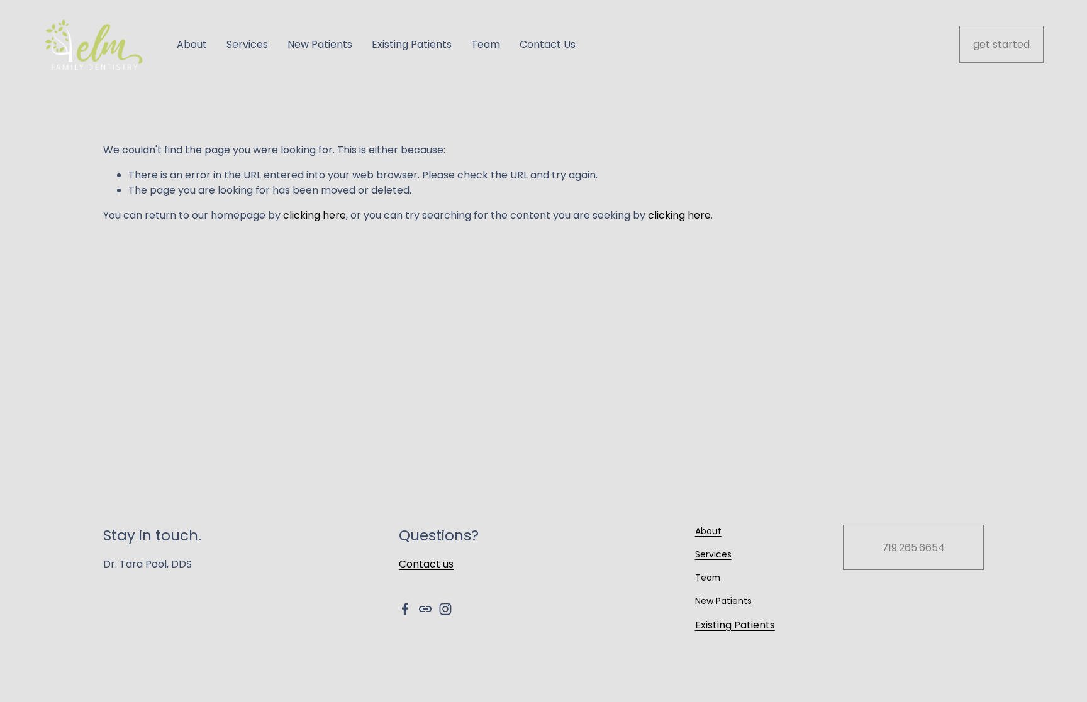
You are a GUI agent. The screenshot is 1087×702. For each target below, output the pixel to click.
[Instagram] (445, 609)
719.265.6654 (913, 547)
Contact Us (548, 44)
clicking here (314, 215)
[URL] (425, 609)
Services (247, 44)
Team (485, 44)
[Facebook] (405, 609)
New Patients (319, 44)
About (192, 44)
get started (1001, 44)
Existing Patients (412, 44)
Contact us (426, 564)
